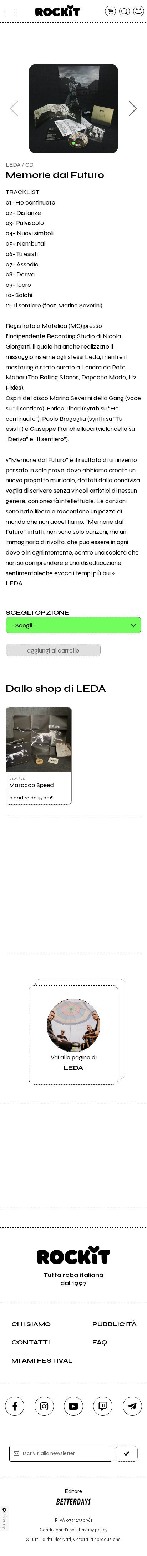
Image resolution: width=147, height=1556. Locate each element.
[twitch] (102, 1406)
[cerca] (124, 11)
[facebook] (14, 1406)
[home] (58, 10)
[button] (133, 109)
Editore (69, 1494)
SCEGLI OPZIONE (38, 612)
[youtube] (73, 1406)
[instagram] (44, 1406)
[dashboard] (138, 11)
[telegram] (132, 1406)
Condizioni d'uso (57, 1529)
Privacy (4, 1520)
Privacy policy (93, 1529)
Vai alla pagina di (74, 1062)
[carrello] (110, 11)
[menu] (8, 11)
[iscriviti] (127, 1453)
